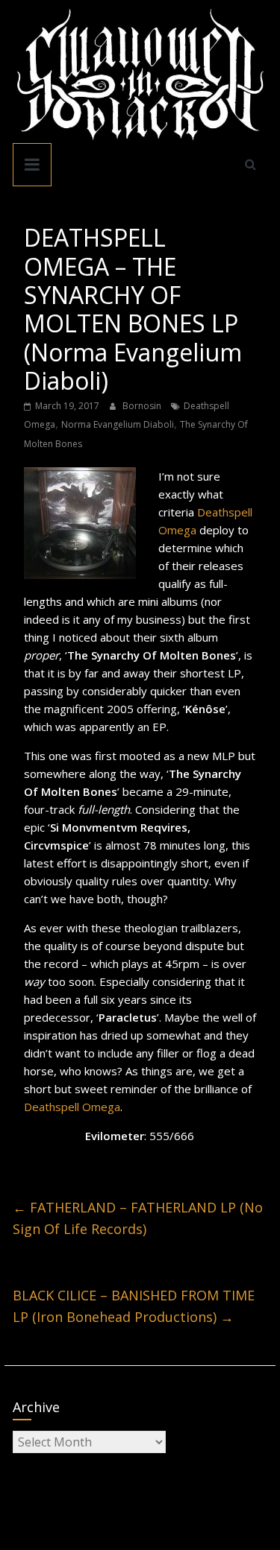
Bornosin (143, 405)
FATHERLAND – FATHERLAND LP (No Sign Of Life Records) (138, 1218)
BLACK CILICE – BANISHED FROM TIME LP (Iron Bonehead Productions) (134, 1306)
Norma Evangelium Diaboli (117, 424)
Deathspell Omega (72, 1106)
